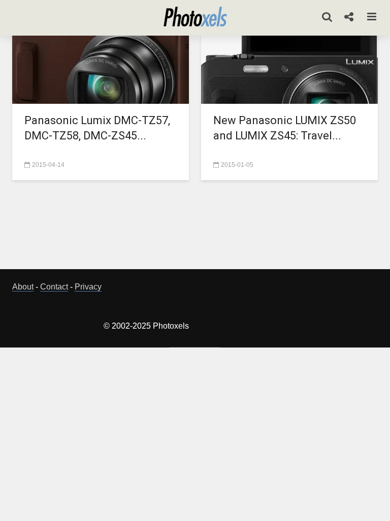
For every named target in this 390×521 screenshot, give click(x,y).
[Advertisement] (197, 227)
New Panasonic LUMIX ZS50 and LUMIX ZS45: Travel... (284, 128)
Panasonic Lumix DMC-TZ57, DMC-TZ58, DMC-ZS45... (97, 128)
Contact (54, 286)
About (23, 286)
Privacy (88, 286)
